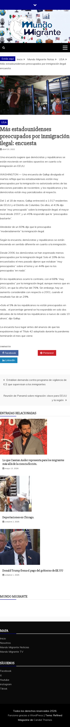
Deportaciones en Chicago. (18, 517)
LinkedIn (10, 360)
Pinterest (48, 352)
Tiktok (3, 688)
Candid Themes (43, 719)
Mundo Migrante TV (11, 651)
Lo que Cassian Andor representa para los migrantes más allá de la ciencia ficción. (33, 462)
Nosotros (5, 642)
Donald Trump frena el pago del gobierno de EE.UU (32, 570)
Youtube (4, 679)
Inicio (3, 638)
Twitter (29, 352)
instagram (6, 684)
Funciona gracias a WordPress (26, 715)
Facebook (10, 352)
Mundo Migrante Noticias (14, 647)
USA (4, 122)
